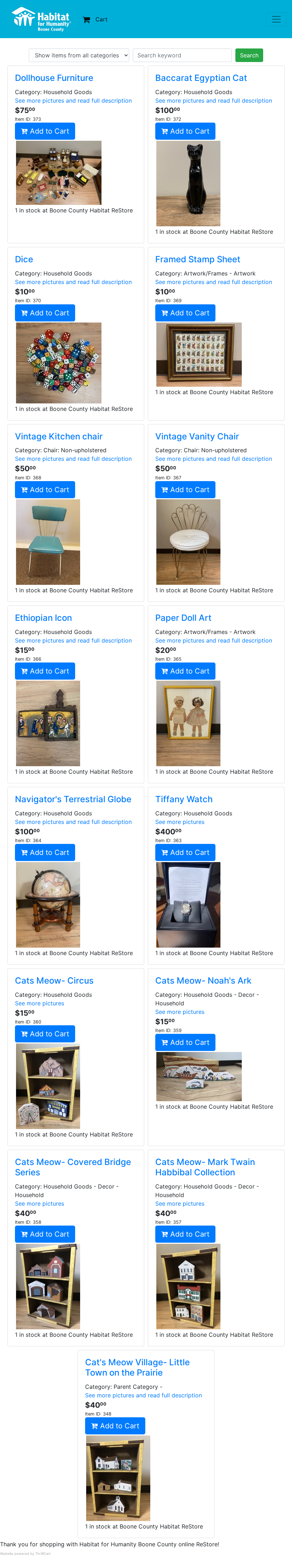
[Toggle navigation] (276, 19)
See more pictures (179, 821)
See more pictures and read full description (73, 100)
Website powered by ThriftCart (25, 1554)
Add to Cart (48, 131)
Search (249, 55)
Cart (101, 19)
